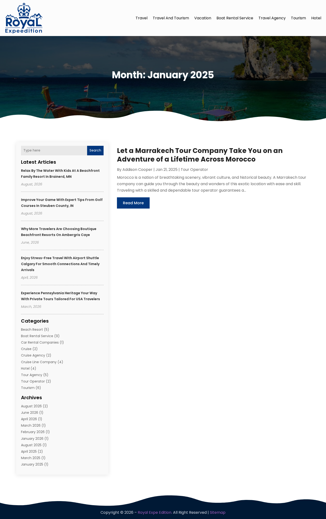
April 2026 (29, 419)
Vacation (202, 18)
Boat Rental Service (234, 18)
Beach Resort (32, 329)
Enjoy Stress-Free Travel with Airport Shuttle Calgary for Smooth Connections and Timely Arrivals (60, 264)
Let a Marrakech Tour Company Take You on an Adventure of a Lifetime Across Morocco (200, 155)
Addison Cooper (137, 169)
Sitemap (218, 512)
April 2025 (29, 451)
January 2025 (32, 464)
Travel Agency (272, 18)
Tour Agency (31, 374)
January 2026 (32, 438)
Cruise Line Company (39, 362)
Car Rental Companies (40, 342)
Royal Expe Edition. (155, 512)
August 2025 (31, 445)
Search (95, 150)
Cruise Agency (33, 355)
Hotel (316, 18)
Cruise (26, 348)
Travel (141, 18)
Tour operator (33, 381)
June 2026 (29, 412)
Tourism (298, 18)
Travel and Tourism (171, 18)
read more (133, 203)
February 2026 (33, 432)
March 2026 (31, 425)
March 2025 (30, 458)
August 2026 (31, 406)
